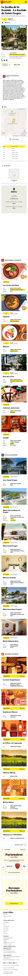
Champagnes (6, 926)
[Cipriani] (14, 308)
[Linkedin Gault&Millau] (10, 963)
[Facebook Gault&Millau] (4, 963)
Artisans (5, 933)
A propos (5, 914)
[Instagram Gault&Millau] (6, 963)
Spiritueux (5, 928)
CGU (4, 918)
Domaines (5, 930)
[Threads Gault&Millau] (16, 963)
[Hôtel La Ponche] (14, 570)
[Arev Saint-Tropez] (14, 472)
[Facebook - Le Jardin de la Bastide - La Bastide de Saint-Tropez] (7, 60)
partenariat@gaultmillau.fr (9, 952)
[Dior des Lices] (14, 369)
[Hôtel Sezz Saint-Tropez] (14, 602)
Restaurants (6, 922)
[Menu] (25, 2)
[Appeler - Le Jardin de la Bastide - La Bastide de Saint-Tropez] (2, 60)
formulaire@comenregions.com (11, 959)
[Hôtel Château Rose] (14, 634)
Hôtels (4, 931)
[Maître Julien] (14, 795)
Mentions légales (7, 916)
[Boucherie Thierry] (14, 704)
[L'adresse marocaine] (14, 400)
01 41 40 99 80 (11, 942)
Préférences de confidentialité (10, 969)
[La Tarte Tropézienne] (14, 672)
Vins (4, 924)
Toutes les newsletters (8, 967)
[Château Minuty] (14, 764)
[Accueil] (8, 1)
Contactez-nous (7, 944)
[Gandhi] (14, 431)
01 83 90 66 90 (6, 958)
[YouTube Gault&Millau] (14, 963)
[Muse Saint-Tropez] (14, 539)
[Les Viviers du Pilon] (14, 278)
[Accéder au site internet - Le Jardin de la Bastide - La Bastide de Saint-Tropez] (5, 60)
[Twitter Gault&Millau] (8, 963)
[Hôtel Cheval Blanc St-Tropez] (14, 505)
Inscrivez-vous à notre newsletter (11, 965)
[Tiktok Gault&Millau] (12, 963)
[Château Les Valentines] (14, 826)
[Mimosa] (14, 338)
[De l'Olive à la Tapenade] (14, 734)
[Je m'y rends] (14, 124)
